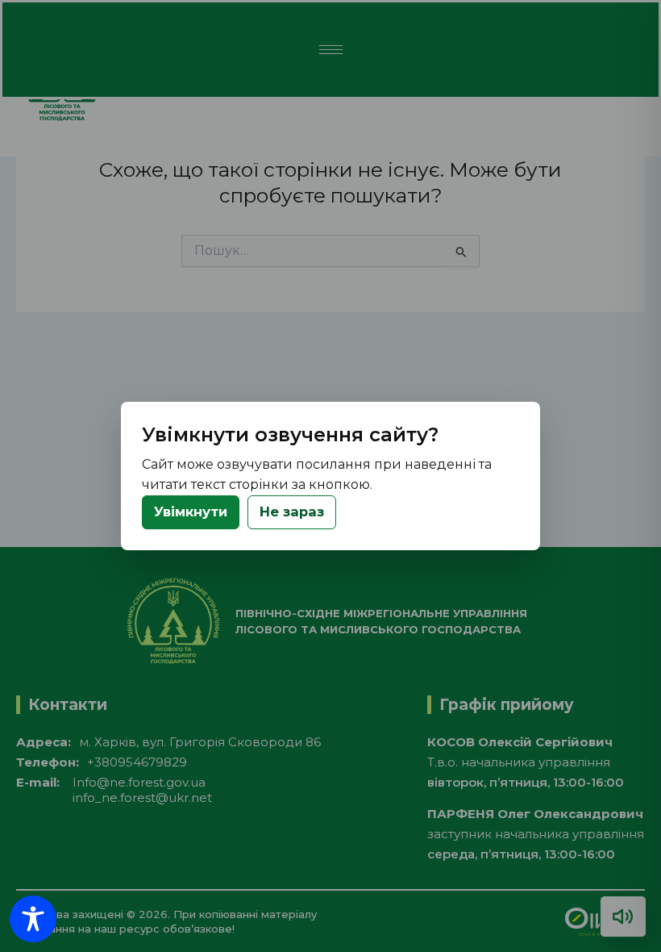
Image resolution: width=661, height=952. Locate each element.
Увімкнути (190, 511)
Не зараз (292, 511)
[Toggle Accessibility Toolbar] (33, 919)
